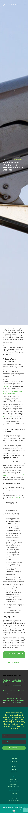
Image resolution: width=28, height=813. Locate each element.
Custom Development (14, 796)
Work (14, 764)
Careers (14, 769)
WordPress (14, 793)
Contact (14, 772)
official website (16, 497)
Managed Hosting (14, 800)
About (14, 756)
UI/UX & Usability (14, 784)
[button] (25, 4)
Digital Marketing (17, 685)
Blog (14, 766)
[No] (26, 808)
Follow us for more (14, 662)
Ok (14, 810)
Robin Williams (7, 416)
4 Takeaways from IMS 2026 (13, 691)
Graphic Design (14, 782)
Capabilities (14, 761)
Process (14, 758)
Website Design (14, 779)
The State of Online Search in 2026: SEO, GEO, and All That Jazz (14, 681)
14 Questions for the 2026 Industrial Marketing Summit (13, 699)
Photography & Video (14, 786)
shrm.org (5, 386)
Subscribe (15, 748)
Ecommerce (14, 798)
